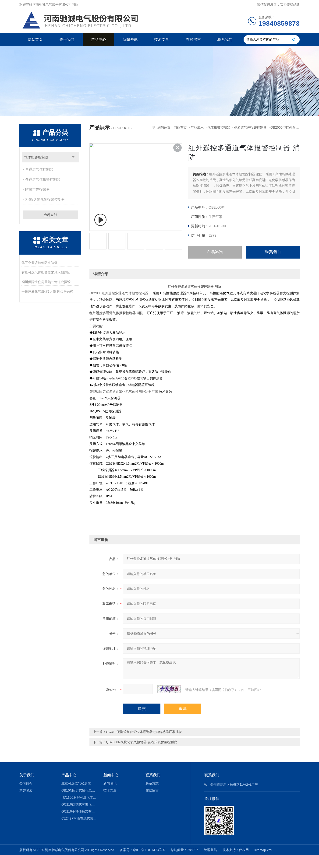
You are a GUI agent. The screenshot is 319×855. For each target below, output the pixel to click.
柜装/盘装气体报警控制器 (45, 199)
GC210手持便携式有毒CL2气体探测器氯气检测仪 (79, 811)
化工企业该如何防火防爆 (39, 263)
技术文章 (161, 40)
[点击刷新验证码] (169, 689)
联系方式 (152, 783)
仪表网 (244, 850)
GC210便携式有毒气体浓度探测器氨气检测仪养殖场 (79, 804)
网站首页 (35, 40)
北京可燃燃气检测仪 (76, 783)
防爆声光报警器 (37, 189)
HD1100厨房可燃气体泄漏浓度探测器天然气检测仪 (79, 797)
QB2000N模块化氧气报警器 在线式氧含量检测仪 (141, 742)
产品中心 (98, 40)
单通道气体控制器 (39, 169)
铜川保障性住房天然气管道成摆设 (46, 282)
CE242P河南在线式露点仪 (79, 818)
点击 (73, 157)
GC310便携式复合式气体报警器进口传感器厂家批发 (144, 732)
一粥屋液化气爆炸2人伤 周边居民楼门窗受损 (50, 291)
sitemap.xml (263, 850)
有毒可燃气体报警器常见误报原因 (46, 272)
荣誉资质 (25, 790)
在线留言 (193, 40)
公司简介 (25, 783)
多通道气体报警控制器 (42, 179)
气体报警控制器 (36, 157)
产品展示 (197, 127)
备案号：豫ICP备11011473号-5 (142, 850)
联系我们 (224, 40)
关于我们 (66, 40)
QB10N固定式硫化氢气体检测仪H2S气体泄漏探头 (79, 790)
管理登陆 (210, 850)
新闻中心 (110, 775)
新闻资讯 (130, 40)
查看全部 (50, 215)
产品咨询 (214, 252)
